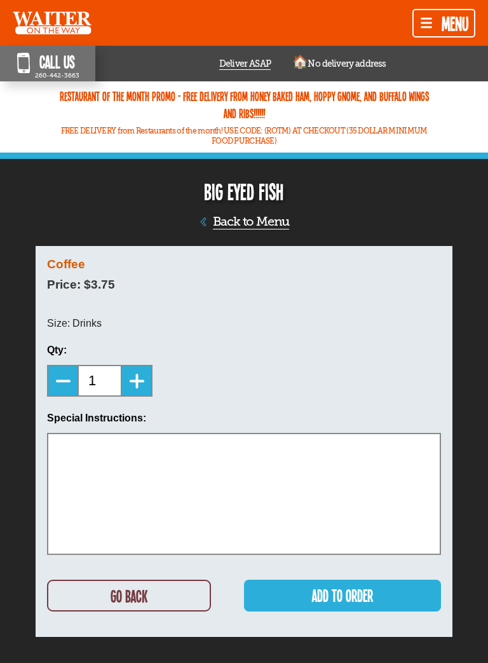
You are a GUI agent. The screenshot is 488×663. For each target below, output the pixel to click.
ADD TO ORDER (342, 595)
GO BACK (129, 596)
